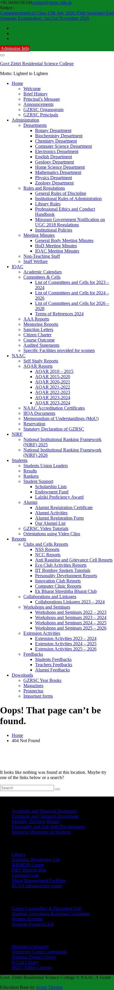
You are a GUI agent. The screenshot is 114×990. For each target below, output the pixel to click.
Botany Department (53, 130)
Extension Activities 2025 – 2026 (65, 648)
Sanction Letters (38, 329)
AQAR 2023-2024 (52, 397)
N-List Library (25, 962)
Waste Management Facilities (38, 880)
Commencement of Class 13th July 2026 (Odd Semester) (53, 12)
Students (19, 460)
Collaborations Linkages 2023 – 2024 (70, 601)
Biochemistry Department (58, 135)
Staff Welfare (35, 261)
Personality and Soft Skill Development (48, 826)
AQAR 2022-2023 (52, 392)
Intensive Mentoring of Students (41, 831)
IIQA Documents (39, 413)
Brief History (35, 93)
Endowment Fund (51, 491)
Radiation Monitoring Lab (36, 859)
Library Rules (48, 203)
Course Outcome (39, 339)
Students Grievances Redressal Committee (51, 913)
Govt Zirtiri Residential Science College (37, 63)
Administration (25, 120)
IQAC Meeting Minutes (57, 250)
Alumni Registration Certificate (64, 507)
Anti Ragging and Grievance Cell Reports (74, 559)
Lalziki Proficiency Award (59, 497)
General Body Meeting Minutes (64, 240)
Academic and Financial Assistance (44, 810)
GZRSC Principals (40, 114)
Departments (35, 125)
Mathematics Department (58, 172)
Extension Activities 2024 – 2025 (65, 643)
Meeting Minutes (39, 235)
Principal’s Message (41, 99)
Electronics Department (56, 151)
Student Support (38, 481)
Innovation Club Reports (58, 580)
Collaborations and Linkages (49, 596)
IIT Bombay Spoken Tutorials (62, 570)
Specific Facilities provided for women (59, 350)
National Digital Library (34, 957)
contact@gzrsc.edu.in (52, 2)
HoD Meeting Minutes (56, 245)
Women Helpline (27, 918)
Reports (19, 538)
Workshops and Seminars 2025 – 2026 (70, 627)
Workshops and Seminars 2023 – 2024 (70, 617)
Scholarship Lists (51, 486)
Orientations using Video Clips (51, 533)
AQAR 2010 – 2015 (54, 371)
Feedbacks (33, 654)
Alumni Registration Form (59, 518)
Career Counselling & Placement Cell (46, 908)
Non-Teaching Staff (41, 256)
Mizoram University (30, 946)
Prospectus (33, 690)
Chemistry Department (56, 140)
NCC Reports (48, 554)
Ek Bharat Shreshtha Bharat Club (66, 591)
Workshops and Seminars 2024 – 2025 (70, 622)
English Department (53, 156)
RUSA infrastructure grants (37, 885)
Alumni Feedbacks (52, 669)
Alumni (30, 502)
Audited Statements (41, 345)
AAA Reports (36, 319)
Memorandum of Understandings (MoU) (61, 418)
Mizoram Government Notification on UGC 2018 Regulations (70, 222)
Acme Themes (49, 987)
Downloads (22, 675)
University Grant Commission (39, 951)
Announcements (38, 104)
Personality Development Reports (66, 575)
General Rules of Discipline (60, 193)
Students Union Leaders (45, 465)
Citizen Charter (37, 334)
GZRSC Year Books (42, 680)
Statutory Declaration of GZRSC (53, 428)
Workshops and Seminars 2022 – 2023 (70, 612)
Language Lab (25, 875)
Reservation (34, 423)
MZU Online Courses (32, 967)
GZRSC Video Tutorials (45, 528)
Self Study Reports (40, 360)
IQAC (17, 266)
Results (30, 470)
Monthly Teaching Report (35, 821)
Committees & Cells (42, 277)
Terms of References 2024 (59, 313)
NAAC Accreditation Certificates (54, 408)
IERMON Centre (28, 864)
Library (18, 854)
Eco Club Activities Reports (61, 565)
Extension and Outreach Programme (45, 816)
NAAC (18, 355)
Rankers (31, 476)
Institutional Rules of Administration (68, 198)
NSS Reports (47, 549)
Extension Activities (41, 633)
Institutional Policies (53, 229)
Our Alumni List (50, 523)
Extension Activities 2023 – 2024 (65, 638)
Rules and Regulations (44, 188)
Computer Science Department (63, 146)
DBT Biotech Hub (29, 870)
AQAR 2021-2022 (52, 387)
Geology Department (54, 161)
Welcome (32, 88)
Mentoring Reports (40, 324)
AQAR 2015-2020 (52, 376)
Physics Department (53, 177)
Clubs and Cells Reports (45, 544)
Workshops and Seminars (46, 607)
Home (17, 83)
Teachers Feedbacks (53, 664)
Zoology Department (54, 182)
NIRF (17, 434)
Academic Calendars (42, 271)
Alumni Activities (51, 512)
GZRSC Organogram (43, 109)
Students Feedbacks (53, 659)
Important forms (38, 696)
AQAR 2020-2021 (52, 381)
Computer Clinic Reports (58, 586)
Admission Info (15, 48)
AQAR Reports (38, 366)
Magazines (33, 685)
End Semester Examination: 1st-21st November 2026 (57, 15)
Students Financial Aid (32, 924)
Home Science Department (60, 167)
